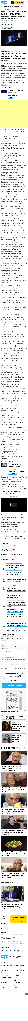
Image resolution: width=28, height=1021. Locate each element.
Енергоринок (4, 972)
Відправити (14, 664)
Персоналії (16, 975)
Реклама (3, 923)
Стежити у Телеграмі (15, 685)
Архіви (3, 918)
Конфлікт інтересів (19, 970)
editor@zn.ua (22, 943)
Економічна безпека (19, 972)
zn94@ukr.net (19, 941)
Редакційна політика (6, 926)
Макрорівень (4, 970)
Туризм (16, 985)
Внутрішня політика (6, 965)
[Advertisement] (14, 114)
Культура (3, 989)
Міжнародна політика (6, 968)
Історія (15, 980)
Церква (3, 987)
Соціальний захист (19, 965)
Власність (16, 987)
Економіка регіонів (6, 977)
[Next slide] (25, 7)
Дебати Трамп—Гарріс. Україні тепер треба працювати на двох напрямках (16, 468)
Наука (2, 980)
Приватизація (4, 975)
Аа (12, 2)
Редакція (3, 921)
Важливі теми (5, 6)
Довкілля (3, 985)
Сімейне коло (17, 982)
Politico (4, 85)
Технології (4, 982)
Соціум (15, 977)
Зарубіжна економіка (19, 968)
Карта (2, 928)
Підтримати (20, 2)
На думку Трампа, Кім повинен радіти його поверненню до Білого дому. (17, 625)
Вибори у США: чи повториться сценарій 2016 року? (15, 94)
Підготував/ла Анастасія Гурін (10, 554)
